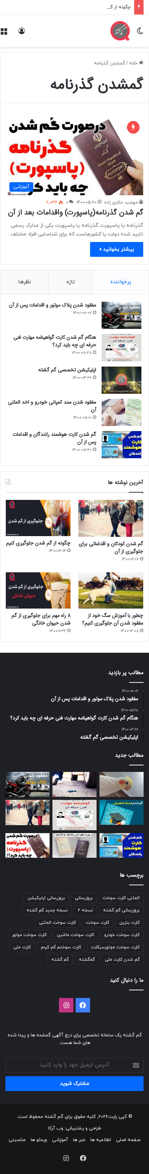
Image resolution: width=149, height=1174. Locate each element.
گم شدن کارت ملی (122, 959)
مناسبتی (17, 1140)
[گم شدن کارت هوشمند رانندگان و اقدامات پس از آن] (121, 444)
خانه (134, 63)
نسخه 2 (85, 910)
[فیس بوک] (83, 1005)
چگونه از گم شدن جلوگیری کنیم (98, 7)
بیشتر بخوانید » (116, 249)
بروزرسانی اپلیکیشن (46, 898)
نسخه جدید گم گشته (47, 910)
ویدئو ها (39, 1140)
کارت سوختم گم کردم (61, 947)
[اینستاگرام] (66, 1005)
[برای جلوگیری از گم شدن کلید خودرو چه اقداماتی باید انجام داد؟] (74, 784)
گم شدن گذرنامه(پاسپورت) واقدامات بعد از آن (75, 212)
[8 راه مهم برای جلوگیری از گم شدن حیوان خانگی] (38, 590)
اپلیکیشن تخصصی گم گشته (67, 370)
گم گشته (60, 959)
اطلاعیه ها (100, 1140)
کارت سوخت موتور (29, 935)
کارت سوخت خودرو (122, 935)
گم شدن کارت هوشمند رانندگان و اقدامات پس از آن (54, 438)
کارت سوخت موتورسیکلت (115, 947)
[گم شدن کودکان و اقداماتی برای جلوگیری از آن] (110, 518)
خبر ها (79, 1140)
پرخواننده (120, 282)
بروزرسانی (84, 898)
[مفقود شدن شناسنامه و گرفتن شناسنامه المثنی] (74, 845)
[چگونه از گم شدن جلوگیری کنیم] (38, 518)
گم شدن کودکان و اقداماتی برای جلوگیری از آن (111, 547)
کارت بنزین (129, 923)
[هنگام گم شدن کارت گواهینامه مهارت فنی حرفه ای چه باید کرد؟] (121, 347)
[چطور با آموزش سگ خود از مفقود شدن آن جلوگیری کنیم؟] (110, 590)
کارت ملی (22, 947)
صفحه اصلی (128, 1140)
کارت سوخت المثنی (57, 923)
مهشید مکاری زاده (121, 202)
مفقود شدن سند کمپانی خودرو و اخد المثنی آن (52, 406)
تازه (71, 282)
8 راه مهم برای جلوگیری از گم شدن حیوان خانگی (41, 619)
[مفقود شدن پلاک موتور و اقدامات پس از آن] (121, 315)
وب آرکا (55, 1128)
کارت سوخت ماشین (75, 935)
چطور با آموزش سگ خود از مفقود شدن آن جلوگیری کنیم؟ (112, 619)
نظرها (24, 282)
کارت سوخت (97, 923)
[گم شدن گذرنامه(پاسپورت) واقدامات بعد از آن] (27, 845)
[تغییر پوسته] (140, 33)
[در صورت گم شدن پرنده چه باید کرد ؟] (121, 784)
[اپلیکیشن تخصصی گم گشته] (121, 380)
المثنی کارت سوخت (121, 898)
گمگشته (87, 959)
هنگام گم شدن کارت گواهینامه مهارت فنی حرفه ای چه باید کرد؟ (54, 341)
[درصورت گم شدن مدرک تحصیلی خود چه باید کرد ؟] (121, 812)
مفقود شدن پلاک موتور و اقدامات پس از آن (52, 305)
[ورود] (21, 33)
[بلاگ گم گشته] (120, 31)
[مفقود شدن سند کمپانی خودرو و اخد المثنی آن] (121, 412)
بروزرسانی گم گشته (121, 910)
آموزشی (60, 1140)
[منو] (3, 33)
